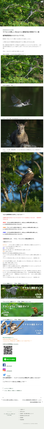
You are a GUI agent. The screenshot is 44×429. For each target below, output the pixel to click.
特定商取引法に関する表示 (25, 415)
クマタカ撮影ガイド (8, 319)
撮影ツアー (14, 390)
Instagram (9, 370)
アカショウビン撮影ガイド (10, 301)
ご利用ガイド (22, 409)
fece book (9, 366)
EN (41, 1)
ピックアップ (6, 388)
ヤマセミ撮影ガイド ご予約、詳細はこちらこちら (15, 283)
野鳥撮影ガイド (19, 390)
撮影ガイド (11, 388)
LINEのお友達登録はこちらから (10, 344)
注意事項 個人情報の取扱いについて (27, 413)
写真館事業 (22, 419)
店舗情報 (21, 417)
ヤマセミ (5, 390)
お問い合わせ (22, 411)
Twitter (8, 375)
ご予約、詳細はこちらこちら (24, 301)
